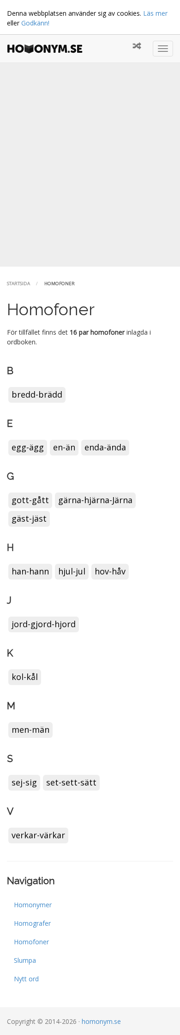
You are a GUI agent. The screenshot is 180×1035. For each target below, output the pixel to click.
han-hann (30, 571)
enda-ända (105, 447)
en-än (64, 447)
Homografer (32, 923)
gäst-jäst (29, 518)
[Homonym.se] (47, 48)
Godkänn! (35, 23)
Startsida (18, 284)
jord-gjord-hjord (44, 624)
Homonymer (33, 904)
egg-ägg (28, 447)
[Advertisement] (90, 165)
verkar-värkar (38, 835)
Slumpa (25, 960)
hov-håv (110, 571)
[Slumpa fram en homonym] (137, 46)
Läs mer (155, 13)
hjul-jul (71, 571)
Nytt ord (26, 978)
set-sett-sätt (71, 782)
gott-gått (30, 499)
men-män (30, 729)
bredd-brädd (37, 394)
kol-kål (25, 676)
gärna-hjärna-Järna (95, 499)
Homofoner (31, 941)
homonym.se (101, 1021)
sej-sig (24, 782)
